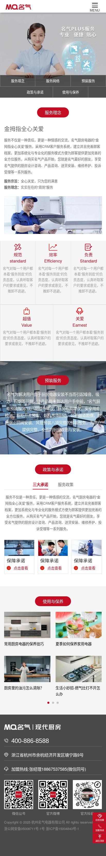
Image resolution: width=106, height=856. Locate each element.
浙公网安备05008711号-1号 (24, 828)
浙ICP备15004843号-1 (62, 828)
